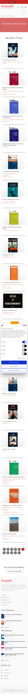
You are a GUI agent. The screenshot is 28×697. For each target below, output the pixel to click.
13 (11, 553)
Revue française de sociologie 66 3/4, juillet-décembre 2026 (14, 654)
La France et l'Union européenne (13, 614)
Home (4, 16)
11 (4, 553)
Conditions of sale (6, 602)
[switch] (24, 346)
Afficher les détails (21, 358)
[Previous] (4, 549)
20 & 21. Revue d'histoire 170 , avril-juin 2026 (15, 642)
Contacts (3, 595)
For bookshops (5, 600)
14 (15, 553)
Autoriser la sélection (14, 366)
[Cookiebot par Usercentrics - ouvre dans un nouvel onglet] (20, 325)
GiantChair (12, 691)
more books (6, 627)
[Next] (19, 552)
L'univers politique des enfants (13, 620)
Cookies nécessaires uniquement (14, 370)
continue (12, 590)
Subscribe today (12, 571)
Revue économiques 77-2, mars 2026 (14, 635)
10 (23, 549)
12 (8, 553)
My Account (4, 605)
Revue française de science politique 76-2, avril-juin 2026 (16, 648)
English (12, 2)
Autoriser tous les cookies (14, 362)
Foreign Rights (5, 597)
